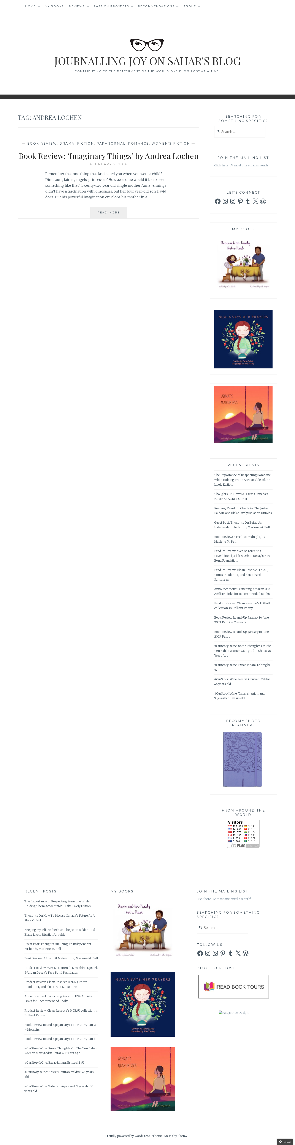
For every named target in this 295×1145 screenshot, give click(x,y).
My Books (54, 6)
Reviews (77, 6)
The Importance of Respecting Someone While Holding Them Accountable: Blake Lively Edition (242, 479)
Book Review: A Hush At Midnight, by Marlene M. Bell (61, 958)
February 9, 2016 (108, 164)
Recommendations (156, 6)
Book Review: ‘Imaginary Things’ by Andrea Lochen (109, 155)
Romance (138, 143)
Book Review (42, 143)
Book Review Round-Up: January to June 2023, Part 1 (59, 1039)
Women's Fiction (171, 143)
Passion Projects (111, 6)
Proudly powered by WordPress (127, 1136)
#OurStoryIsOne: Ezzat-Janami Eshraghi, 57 (54, 1062)
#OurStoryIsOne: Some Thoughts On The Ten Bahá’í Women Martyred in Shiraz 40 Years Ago (242, 650)
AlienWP (183, 1136)
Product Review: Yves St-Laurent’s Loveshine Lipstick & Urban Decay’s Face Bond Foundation (242, 555)
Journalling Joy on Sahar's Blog (147, 61)
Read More (112, 214)
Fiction (85, 143)
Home (30, 6)
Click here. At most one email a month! (241, 165)
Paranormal (111, 143)
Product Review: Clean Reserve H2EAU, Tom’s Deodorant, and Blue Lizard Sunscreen (241, 574)
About (190, 6)
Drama (67, 143)
